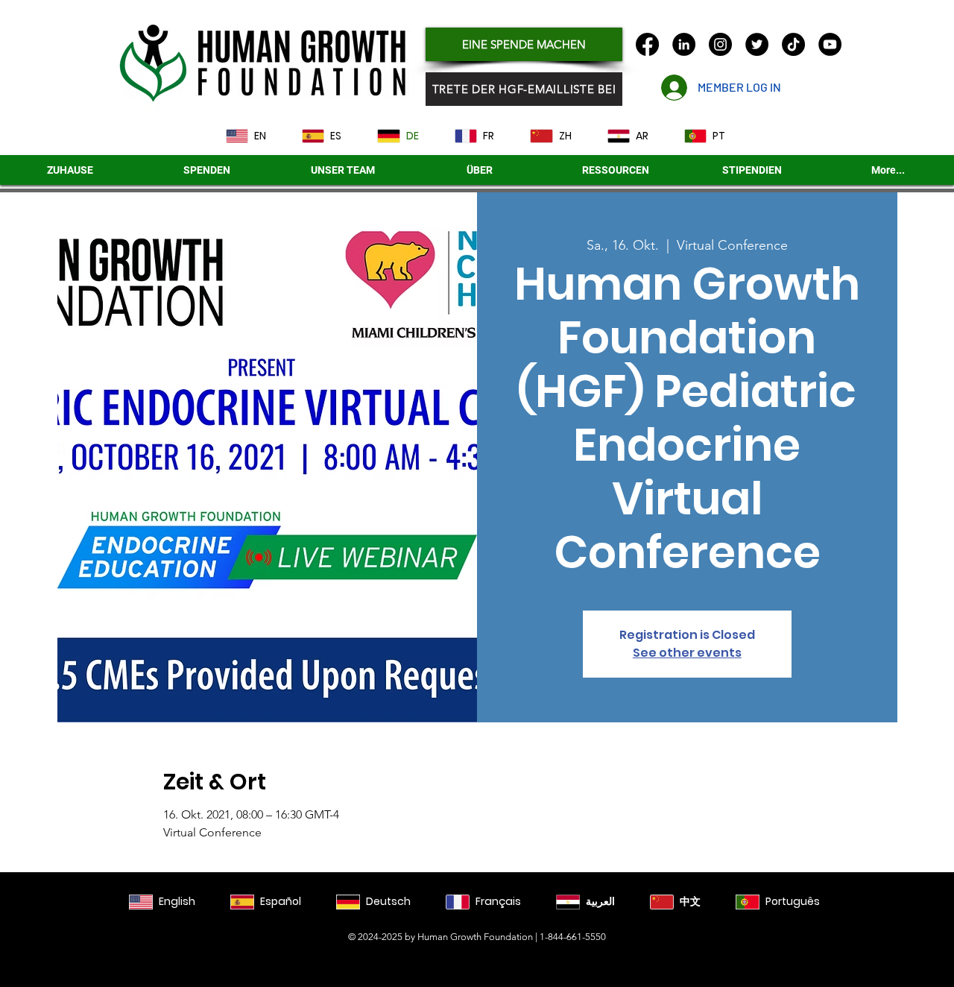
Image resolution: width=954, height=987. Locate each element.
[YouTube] (829, 44)
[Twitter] (756, 44)
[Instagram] (720, 44)
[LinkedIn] (683, 44)
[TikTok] (793, 44)
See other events (687, 652)
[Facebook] (647, 44)
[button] (752, 170)
